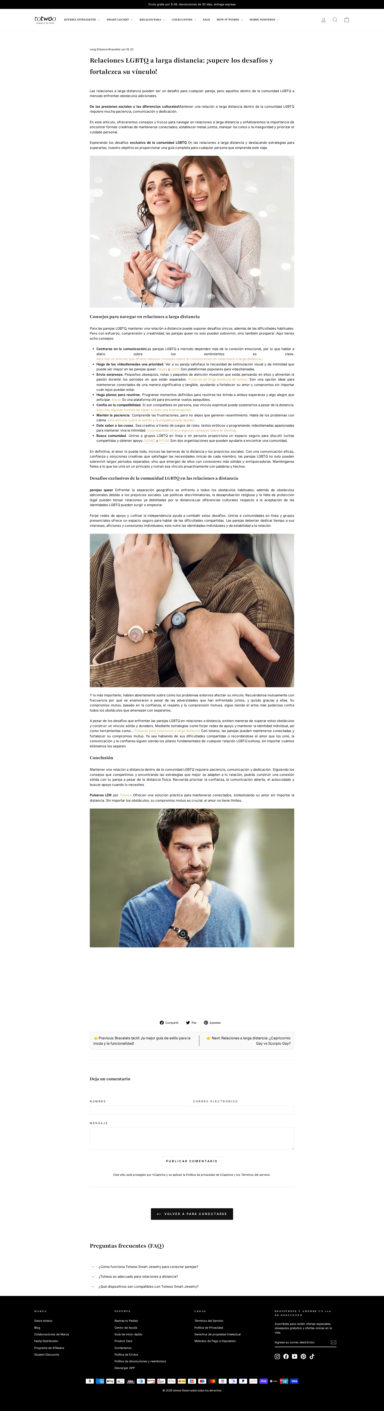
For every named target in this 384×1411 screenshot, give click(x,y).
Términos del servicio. (256, 1174)
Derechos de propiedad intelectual (217, 1334)
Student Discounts (46, 1354)
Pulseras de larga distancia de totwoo (218, 379)
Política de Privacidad (208, 1327)
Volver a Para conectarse (195, 1214)
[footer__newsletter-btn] (333, 1342)
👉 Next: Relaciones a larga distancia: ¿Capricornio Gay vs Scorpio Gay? (248, 1041)
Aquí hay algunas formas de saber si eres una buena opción (143, 410)
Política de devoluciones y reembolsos (140, 1361)
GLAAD (149, 440)
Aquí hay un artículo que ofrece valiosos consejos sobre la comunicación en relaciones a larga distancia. (179, 359)
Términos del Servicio (208, 1320)
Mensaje (99, 1123)
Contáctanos (123, 1348)
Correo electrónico (215, 1101)
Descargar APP (124, 1368)
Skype (162, 369)
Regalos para (151, 19)
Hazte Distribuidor (46, 1341)
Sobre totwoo (43, 1320)
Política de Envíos (126, 1354)
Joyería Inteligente (80, 19)
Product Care (123, 1341)
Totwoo (126, 795)
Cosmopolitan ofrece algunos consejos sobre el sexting (191, 430)
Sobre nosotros (263, 19)
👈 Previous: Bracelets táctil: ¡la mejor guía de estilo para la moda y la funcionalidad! (141, 1041)
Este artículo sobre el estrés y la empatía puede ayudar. (151, 420)
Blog (37, 1327)
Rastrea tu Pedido (126, 1320)
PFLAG (164, 440)
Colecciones (182, 19)
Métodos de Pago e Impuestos (215, 1341)
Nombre (98, 1101)
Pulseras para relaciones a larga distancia (167, 731)
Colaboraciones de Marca (51, 1334)
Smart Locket (118, 19)
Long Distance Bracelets (105, 49)
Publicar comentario (192, 1161)
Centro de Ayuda (125, 1327)
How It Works (228, 19)
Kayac (116, 399)
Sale (206, 19)
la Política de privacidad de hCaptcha (208, 1174)
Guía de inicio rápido (128, 1334)
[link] (45, 20)
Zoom (175, 369)
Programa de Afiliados (49, 1348)
